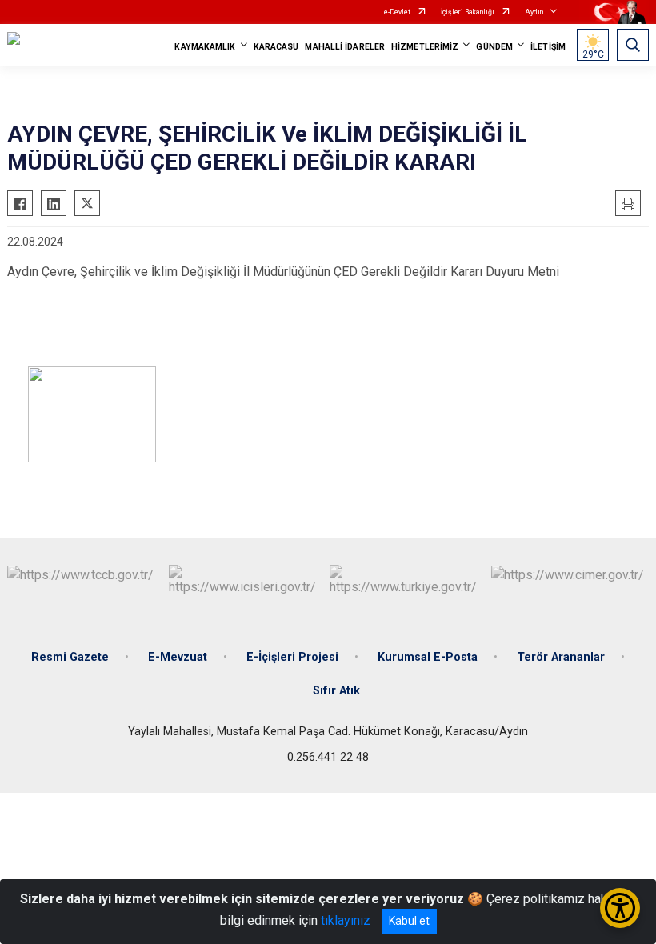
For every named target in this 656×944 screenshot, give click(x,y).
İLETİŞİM (548, 47)
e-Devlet (397, 12)
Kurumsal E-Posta (428, 657)
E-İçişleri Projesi (292, 657)
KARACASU (276, 47)
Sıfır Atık (336, 691)
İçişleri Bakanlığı (467, 12)
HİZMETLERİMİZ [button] (424, 47)
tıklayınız (345, 920)
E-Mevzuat (177, 657)
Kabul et (409, 920)
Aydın (534, 12)
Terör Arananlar (561, 657)
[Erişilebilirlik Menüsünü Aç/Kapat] (620, 908)
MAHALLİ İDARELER (345, 47)
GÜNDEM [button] (494, 47)
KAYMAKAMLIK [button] (204, 47)
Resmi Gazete (70, 657)
